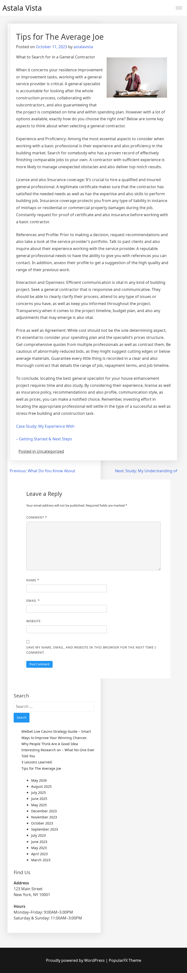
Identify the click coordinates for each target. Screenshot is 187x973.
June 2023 (39, 841)
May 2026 (39, 780)
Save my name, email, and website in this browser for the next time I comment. (91, 650)
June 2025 (39, 798)
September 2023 (44, 829)
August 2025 (41, 786)
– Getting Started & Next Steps (44, 439)
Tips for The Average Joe (41, 768)
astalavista (83, 46)
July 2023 (38, 835)
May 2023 (39, 847)
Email (33, 600)
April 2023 (39, 854)
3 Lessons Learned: (37, 762)
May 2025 (39, 805)
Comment (36, 517)
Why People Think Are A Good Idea (49, 743)
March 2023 (40, 860)
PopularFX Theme (125, 960)
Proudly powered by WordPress (76, 960)
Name (32, 580)
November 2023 (44, 817)
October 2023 (42, 823)
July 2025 (38, 792)
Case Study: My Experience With (45, 426)
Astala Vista (22, 8)
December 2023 (44, 811)
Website (33, 621)
